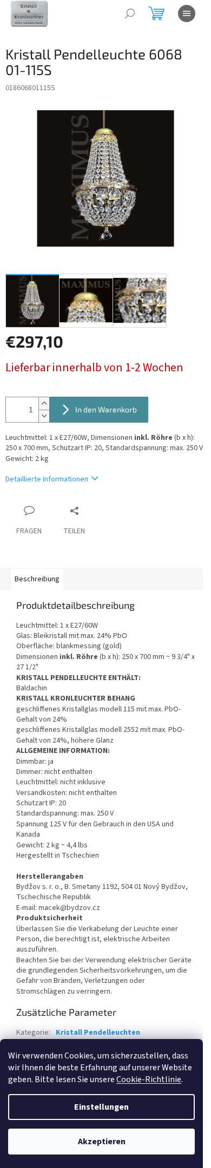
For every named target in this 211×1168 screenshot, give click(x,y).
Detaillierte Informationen (46, 479)
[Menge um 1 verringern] (43, 416)
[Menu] (186, 13)
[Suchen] (130, 13)
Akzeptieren (102, 1141)
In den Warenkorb (106, 409)
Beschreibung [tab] (37, 579)
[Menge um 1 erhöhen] (43, 403)
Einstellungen (101, 1107)
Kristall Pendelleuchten (98, 1032)
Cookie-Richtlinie (148, 1079)
